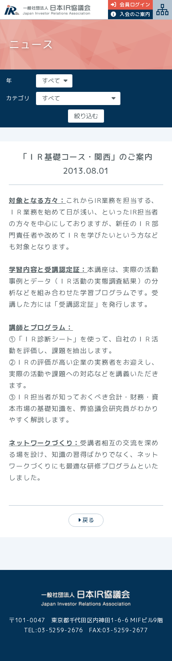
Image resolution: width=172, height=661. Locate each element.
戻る (88, 520)
